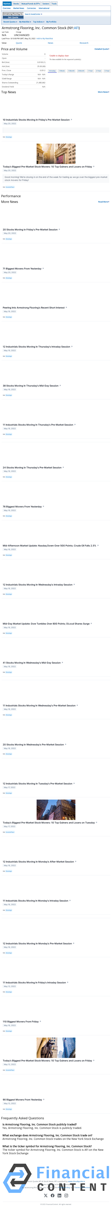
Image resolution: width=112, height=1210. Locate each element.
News (50, 43)
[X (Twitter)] (46, 1196)
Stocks (16, 3)
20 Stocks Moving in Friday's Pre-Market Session (31, 229)
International (44, 8)
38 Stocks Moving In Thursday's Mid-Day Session (32, 385)
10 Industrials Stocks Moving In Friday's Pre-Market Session (37, 119)
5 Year (107, 71)
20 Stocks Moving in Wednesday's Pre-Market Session (34, 744)
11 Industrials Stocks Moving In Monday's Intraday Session (37, 900)
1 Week (62, 71)
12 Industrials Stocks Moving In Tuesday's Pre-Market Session (39, 783)
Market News (18, 8)
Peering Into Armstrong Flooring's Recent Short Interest (35, 307)
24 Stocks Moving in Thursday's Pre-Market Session (33, 467)
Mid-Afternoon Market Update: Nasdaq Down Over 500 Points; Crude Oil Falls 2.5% (51, 545)
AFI (76, 27)
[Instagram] (66, 1196)
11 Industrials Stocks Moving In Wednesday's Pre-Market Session (40, 705)
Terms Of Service (82, 1187)
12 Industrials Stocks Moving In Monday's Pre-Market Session (39, 943)
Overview (6, 8)
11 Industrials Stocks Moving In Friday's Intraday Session (36, 982)
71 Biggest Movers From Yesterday (23, 268)
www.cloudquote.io (76, 1181)
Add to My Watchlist (44, 38)
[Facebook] (53, 1196)
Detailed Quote (101, 49)
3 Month (81, 71)
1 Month (71, 71)
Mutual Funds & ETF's (31, 3)
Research (84, 43)
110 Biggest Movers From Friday (22, 1021)
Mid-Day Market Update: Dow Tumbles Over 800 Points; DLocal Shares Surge (47, 623)
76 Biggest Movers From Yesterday (23, 506)
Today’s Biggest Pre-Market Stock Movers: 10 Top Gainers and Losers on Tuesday (50, 822)
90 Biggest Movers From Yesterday (24, 1099)
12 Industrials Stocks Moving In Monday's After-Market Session (40, 861)
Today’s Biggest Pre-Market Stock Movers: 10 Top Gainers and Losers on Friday (49, 166)
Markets (7, 3)
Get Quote (13, 17)
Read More (103, 201)
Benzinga (9, 137)
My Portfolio (51, 22)
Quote (19, 43)
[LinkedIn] (59, 1196)
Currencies (31, 8)
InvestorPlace (10, 187)
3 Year (98, 71)
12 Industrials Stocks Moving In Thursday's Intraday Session (38, 346)
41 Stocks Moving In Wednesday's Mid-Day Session (33, 662)
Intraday (52, 71)
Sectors (46, 3)
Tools (54, 3)
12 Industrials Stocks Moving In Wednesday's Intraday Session (39, 584)
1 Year (90, 71)
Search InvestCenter (33, 14)
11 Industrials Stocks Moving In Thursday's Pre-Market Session (39, 424)
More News (103, 92)
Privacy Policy (64, 1187)
